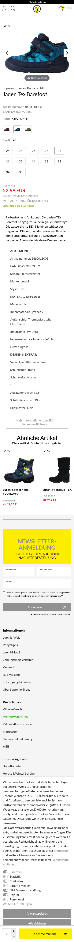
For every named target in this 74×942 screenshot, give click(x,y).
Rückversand (11, 674)
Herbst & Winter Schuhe (19, 773)
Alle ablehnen (37, 923)
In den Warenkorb (44, 934)
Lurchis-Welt (11, 637)
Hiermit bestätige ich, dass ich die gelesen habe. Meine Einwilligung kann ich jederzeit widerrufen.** (38, 594)
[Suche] (12, 9)
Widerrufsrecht (13, 709)
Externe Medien (20, 885)
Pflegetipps (10, 645)
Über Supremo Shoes (16, 689)
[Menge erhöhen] (13, 931)
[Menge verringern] (13, 936)
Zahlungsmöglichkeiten (18, 659)
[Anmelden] (4, 8)
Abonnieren (35, 607)
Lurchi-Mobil (11, 652)
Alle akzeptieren (37, 913)
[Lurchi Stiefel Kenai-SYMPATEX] (20, 470)
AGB (6, 746)
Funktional (17, 899)
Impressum (10, 731)
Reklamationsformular (17, 724)
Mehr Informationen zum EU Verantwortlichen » (34, 422)
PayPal (14, 894)
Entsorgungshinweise (17, 682)
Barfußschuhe (12, 766)
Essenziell (16, 872)
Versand (8, 667)
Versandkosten (30, 195)
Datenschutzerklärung (17, 739)
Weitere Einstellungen (17, 904)
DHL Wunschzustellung (25, 890)
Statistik (15, 876)
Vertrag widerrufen (15, 716)
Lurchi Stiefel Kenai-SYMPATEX (16, 492)
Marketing (16, 881)
